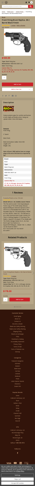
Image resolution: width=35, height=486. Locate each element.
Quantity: (4, 74)
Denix (17, 395)
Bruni (17, 400)
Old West (17, 363)
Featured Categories (17, 361)
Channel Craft (17, 413)
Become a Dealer (17, 324)
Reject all (18, 479)
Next (33, 273)
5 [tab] (20, 306)
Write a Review (21, 25)
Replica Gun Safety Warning (17, 329)
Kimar (17, 406)
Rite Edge (17, 418)
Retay (17, 408)
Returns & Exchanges (17, 334)
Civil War (17, 371)
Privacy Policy (17, 344)
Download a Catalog (18, 339)
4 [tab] (19, 306)
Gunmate (17, 416)
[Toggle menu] (2, 2)
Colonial (17, 373)
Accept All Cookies (17, 483)
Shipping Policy (17, 331)
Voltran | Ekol (18, 403)
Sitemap (17, 352)
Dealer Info (17, 386)
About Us (17, 319)
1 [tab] (14, 306)
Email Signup (17, 316)
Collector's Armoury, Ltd (17, 398)
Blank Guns (17, 368)
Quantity (5, 296)
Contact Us (17, 321)
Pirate (17, 379)
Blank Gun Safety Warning (17, 326)
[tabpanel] (17, 272)
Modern (17, 366)
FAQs (17, 336)
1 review (13, 25)
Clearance (17, 384)
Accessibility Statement (17, 341)
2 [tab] (16, 306)
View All (17, 421)
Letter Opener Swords (17, 381)
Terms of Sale (17, 347)
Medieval (17, 376)
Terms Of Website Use (17, 349)
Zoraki (17, 411)
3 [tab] (17, 306)
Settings (17, 475)
